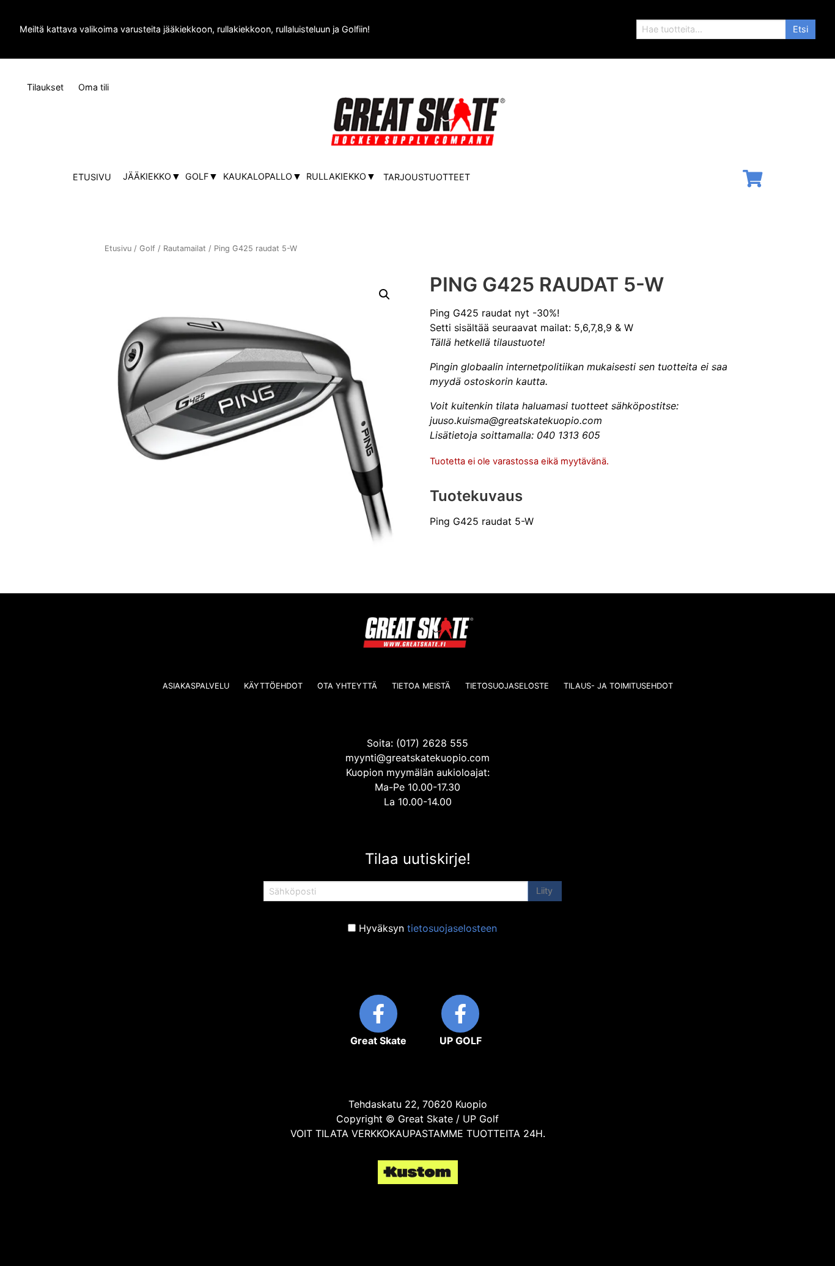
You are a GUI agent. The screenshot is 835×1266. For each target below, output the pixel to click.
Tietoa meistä (421, 685)
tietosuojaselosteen (452, 928)
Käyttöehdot (273, 685)
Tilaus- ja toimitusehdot (618, 685)
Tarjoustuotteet (426, 177)
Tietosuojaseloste (507, 685)
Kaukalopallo (257, 176)
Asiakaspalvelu (196, 685)
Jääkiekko (147, 176)
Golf (196, 176)
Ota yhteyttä (347, 685)
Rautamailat (184, 248)
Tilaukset (45, 87)
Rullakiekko (336, 176)
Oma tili (93, 87)
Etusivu (92, 177)
